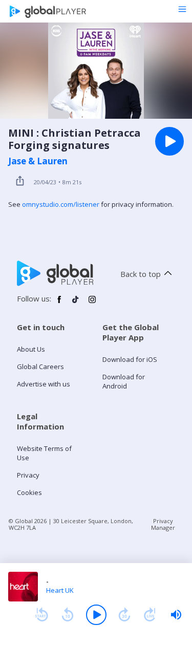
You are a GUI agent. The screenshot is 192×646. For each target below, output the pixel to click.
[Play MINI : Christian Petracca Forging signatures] (169, 141)
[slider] (176, 615)
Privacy (28, 475)
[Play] (96, 615)
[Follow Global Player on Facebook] (59, 303)
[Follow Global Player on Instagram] (92, 303)
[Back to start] (41, 615)
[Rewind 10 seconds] (67, 615)
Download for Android (123, 381)
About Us (31, 349)
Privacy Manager (163, 524)
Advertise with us (43, 384)
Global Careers (40, 366)
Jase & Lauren (38, 161)
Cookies (29, 492)
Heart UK (60, 590)
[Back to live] (150, 615)
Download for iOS (129, 359)
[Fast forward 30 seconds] (124, 615)
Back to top (140, 274)
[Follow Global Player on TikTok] (76, 303)
